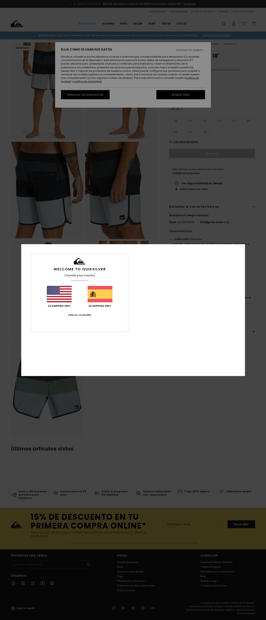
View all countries (79, 315)
